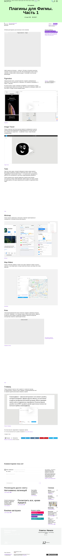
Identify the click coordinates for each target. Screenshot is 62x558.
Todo (5, 211)
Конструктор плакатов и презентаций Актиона (49, 338)
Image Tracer (6, 164)
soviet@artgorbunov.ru (8, 554)
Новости (13, 0)
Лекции (32, 0)
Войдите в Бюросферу (53, 25)
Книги (25, 0)
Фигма (9, 434)
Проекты (16, 0)
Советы (35, 0)
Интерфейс (6, 434)
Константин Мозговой (13, 23)
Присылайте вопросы (29, 431)
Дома (22, 0)
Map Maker (6, 306)
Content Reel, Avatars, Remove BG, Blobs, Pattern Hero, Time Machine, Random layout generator (51, 34)
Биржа (20, 0)
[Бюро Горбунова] (7, 1)
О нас (39, 0)
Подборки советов (7, 345)
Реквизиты (25, 555)
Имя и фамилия (9, 469)
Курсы (30, 0)
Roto (5, 382)
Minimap (5, 258)
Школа (27, 0)
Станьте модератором (51, 478)
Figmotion (6, 122)
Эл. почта (8, 471)
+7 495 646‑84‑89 (7, 555)
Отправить (9, 483)
